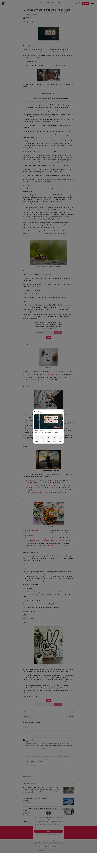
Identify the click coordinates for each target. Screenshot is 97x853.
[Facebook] (42, 437)
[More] (60, 437)
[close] (62, 411)
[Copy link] (36, 437)
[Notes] (54, 437)
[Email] (48, 437)
